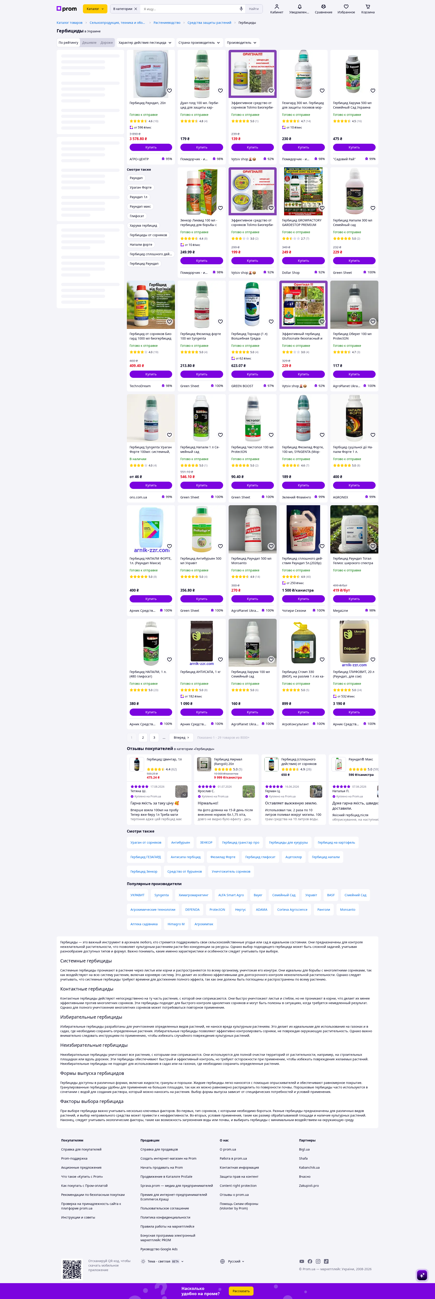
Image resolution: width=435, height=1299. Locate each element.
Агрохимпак (204, 924)
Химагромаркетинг (193, 895)
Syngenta (162, 895)
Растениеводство (167, 22)
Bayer (258, 895)
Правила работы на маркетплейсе (167, 1226)
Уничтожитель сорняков (231, 871)
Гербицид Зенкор (143, 871)
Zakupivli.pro (309, 1185)
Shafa (303, 1158)
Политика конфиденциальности (165, 1217)
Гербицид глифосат (260, 857)
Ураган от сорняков (145, 842)
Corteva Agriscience (292, 909)
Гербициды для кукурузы (288, 842)
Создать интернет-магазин (161, 1158)
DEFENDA (192, 909)
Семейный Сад (283, 895)
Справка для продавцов (159, 1149)
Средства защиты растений (209, 22)
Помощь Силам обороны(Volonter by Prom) (239, 1206)
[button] (151, 147)
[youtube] (301, 1261)
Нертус (240, 909)
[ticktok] (326, 1261)
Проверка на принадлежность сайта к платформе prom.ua (91, 1206)
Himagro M (176, 924)
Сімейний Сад (355, 895)
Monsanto (347, 909)
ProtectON (217, 909)
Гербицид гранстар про (240, 842)
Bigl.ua (304, 1149)
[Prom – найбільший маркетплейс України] (67, 9)
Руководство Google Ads (159, 1249)
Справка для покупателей (81, 1149)
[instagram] (318, 1261)
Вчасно (304, 1176)
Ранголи (323, 909)
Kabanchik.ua (309, 1167)
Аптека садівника (144, 924)
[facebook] (310, 1261)
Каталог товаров (69, 22)
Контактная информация (239, 1167)
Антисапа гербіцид (186, 857)
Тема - (159, 1261)
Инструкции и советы (78, 1217)
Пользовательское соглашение (164, 1208)
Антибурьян (180, 842)
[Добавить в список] (169, 90)
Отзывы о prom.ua (234, 1194)
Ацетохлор (293, 857)
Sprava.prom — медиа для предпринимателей (176, 1185)
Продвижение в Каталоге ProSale (166, 1176)
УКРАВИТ (137, 895)
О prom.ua (228, 1149)
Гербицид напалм (326, 857)
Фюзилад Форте (222, 857)
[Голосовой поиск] (241, 9)
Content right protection (238, 1185)
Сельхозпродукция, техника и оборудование (118, 22)
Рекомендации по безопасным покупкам (93, 1194)
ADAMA (261, 909)
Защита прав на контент (239, 1176)
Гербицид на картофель (336, 842)
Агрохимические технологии (152, 909)
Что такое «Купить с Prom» (82, 1176)
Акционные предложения (81, 1167)
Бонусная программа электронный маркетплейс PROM (167, 1237)
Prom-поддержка (74, 1158)
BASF (331, 895)
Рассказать (241, 1291)
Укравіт (311, 895)
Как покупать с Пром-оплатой (84, 1185)
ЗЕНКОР (206, 842)
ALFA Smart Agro (231, 895)
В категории (122, 9)
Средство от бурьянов (184, 871)
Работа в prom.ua (233, 1158)
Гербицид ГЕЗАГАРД (145, 857)
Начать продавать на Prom (161, 1167)
